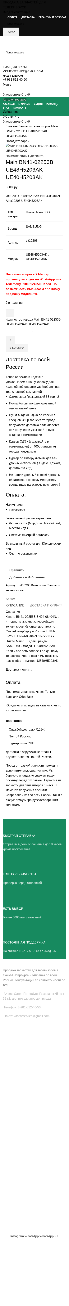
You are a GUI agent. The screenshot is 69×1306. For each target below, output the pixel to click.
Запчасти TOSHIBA (15, 1106)
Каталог (8, 1198)
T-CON (7, 1051)
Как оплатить (11, 1212)
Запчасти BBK (11, 1147)
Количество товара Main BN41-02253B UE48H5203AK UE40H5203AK (33, 322)
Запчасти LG (11, 1086)
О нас (6, 1179)
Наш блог (9, 1185)
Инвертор (9, 1064)
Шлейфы (8, 1058)
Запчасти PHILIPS (14, 1093)
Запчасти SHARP (13, 1127)
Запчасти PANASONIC (16, 1140)
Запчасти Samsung (15, 1080)
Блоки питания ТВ (14, 1038)
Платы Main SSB (13, 1032)
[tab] (15, 605)
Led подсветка (12, 1045)
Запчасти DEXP (12, 1153)
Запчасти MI (10, 1134)
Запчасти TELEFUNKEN (18, 1160)
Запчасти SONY (13, 1099)
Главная (12, 126)
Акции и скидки (12, 1192)
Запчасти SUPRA (13, 1112)
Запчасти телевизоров (34, 126)
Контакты (8, 1205)
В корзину (17, 347)
